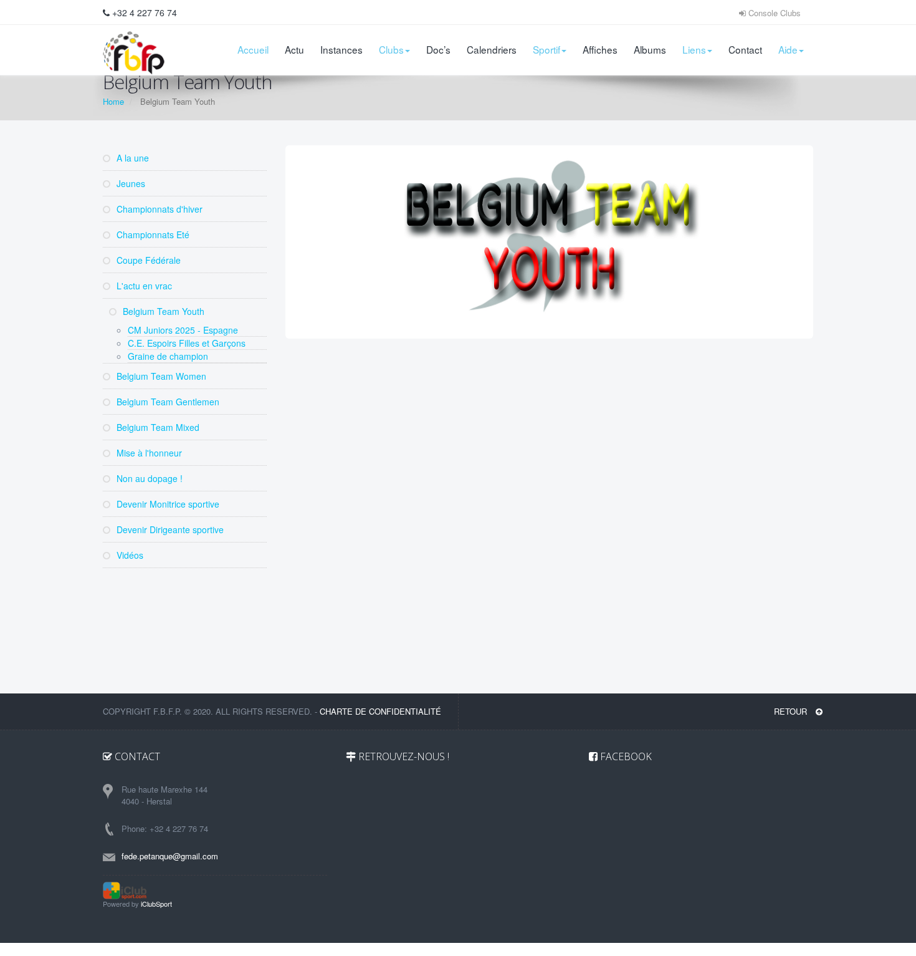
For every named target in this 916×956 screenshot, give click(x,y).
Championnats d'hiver (158, 209)
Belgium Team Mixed (156, 427)
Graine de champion (168, 356)
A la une (131, 158)
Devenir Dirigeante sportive (169, 529)
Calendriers (492, 49)
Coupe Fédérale (147, 260)
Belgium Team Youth (162, 311)
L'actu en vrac (143, 285)
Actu (294, 49)
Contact (745, 49)
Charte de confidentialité (380, 711)
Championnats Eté (151, 234)
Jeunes (129, 183)
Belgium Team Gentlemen (166, 401)
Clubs (391, 49)
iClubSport (156, 904)
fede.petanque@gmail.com (170, 856)
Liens (694, 49)
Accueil (253, 49)
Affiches (600, 49)
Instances (341, 49)
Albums (650, 49)
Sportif (546, 49)
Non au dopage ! (148, 478)
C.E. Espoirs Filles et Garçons (187, 343)
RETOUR (791, 711)
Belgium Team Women (160, 376)
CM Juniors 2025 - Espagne (183, 330)
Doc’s (438, 49)
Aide (788, 49)
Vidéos (128, 555)
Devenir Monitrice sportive (166, 504)
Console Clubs (773, 13)
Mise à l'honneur (148, 453)
